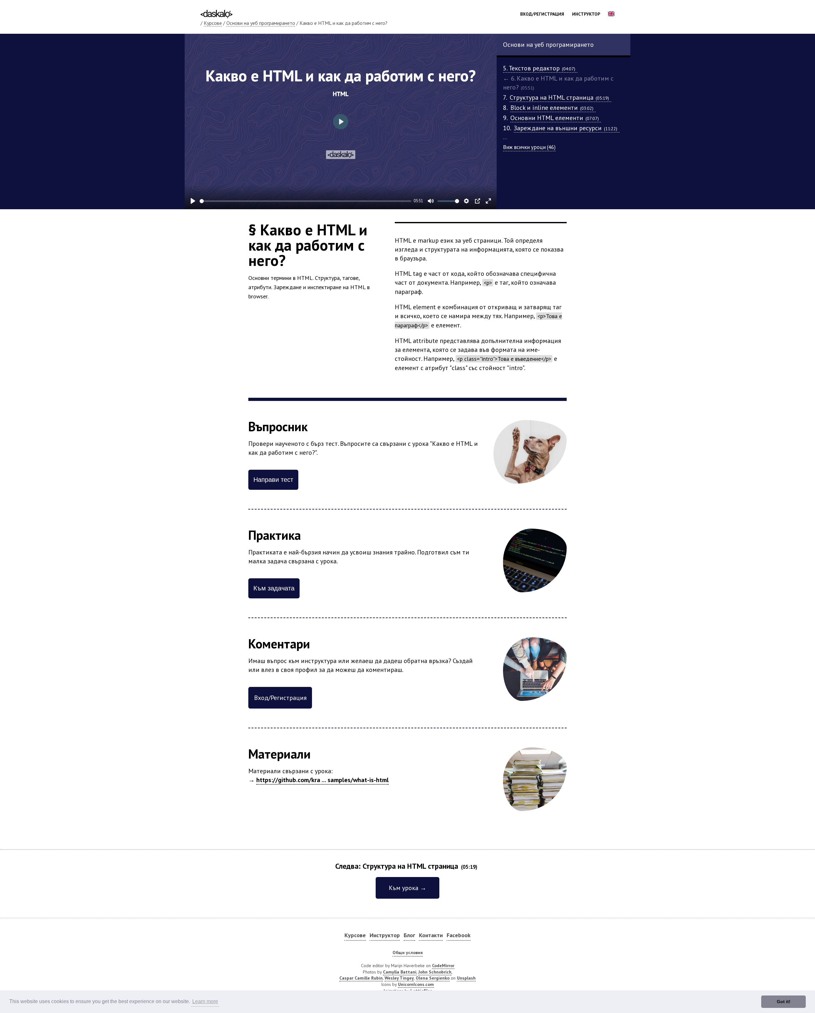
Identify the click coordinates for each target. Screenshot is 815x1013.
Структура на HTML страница (559, 97)
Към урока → (407, 888)
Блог (409, 935)
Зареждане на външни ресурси (565, 128)
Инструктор (586, 14)
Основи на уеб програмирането (260, 23)
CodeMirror (443, 965)
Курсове (213, 23)
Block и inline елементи (551, 107)
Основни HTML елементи (554, 118)
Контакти (431, 935)
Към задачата (273, 588)
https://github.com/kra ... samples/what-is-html (322, 780)
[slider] (305, 201)
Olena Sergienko (433, 978)
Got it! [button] (783, 1001)
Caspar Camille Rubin (361, 978)
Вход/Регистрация (542, 14)
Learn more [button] (205, 1001)
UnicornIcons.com (416, 984)
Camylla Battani (399, 972)
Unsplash (466, 978)
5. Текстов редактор (539, 68)
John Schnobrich (434, 972)
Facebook (459, 935)
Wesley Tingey (399, 978)
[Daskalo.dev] (216, 13)
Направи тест (273, 479)
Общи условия (408, 952)
